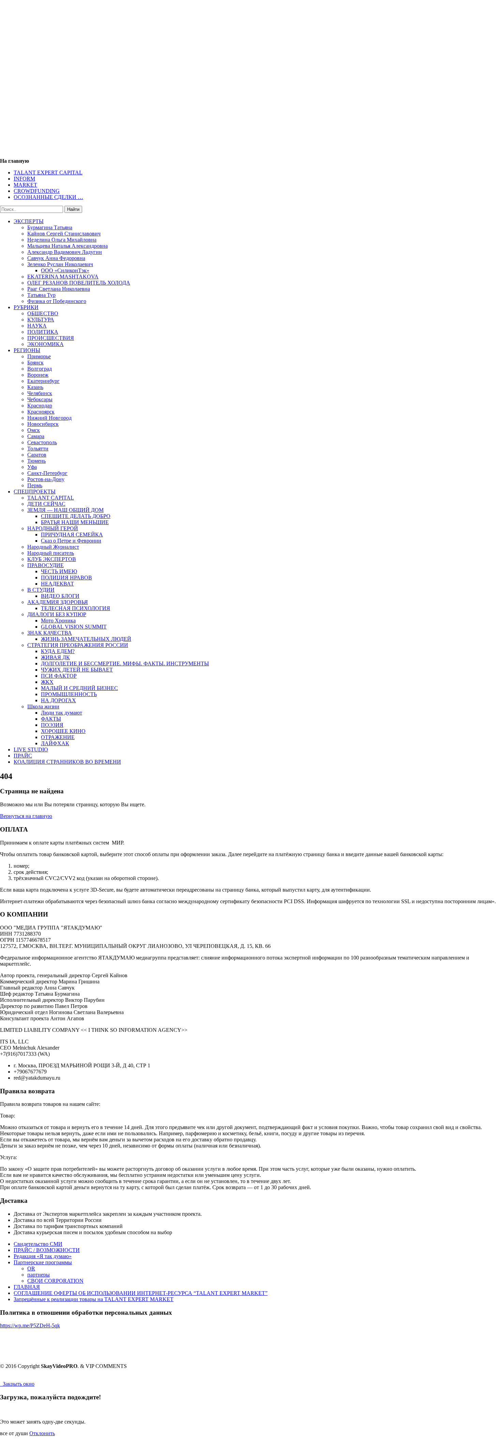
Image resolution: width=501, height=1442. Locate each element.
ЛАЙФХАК (55, 743)
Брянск (35, 362)
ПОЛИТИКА (42, 332)
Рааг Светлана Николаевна (58, 289)
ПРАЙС (23, 756)
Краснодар (39, 405)
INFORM (24, 179)
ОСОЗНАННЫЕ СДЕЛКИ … (48, 197)
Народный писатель (50, 553)
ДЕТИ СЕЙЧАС (46, 504)
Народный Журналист (53, 547)
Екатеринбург (43, 381)
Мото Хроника (58, 620)
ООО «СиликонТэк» (65, 270)
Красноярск (41, 412)
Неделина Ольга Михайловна (61, 240)
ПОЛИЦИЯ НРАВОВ (66, 577)
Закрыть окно (17, 1384)
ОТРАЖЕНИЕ (58, 737)
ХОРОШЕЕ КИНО (63, 731)
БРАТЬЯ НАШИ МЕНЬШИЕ (75, 522)
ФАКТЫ (51, 719)
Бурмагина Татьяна (49, 227)
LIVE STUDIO (31, 749)
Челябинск (39, 393)
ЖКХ (47, 682)
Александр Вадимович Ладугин (64, 252)
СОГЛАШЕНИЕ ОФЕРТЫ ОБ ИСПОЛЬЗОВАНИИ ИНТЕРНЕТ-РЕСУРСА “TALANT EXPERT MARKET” (141, 1293)
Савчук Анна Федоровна (56, 258)
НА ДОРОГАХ (58, 700)
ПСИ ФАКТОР (59, 676)
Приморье (39, 356)
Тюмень (36, 461)
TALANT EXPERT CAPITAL (48, 172)
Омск (33, 430)
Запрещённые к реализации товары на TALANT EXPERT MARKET (93, 1299)
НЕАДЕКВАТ (57, 584)
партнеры (38, 1275)
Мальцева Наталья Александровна (67, 246)
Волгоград (39, 369)
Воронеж (37, 375)
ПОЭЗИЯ (52, 725)
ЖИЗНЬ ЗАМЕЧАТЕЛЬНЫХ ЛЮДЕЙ (86, 639)
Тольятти (37, 448)
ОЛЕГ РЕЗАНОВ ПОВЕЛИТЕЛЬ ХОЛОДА (78, 283)
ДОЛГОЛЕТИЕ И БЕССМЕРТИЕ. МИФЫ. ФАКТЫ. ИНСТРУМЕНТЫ (125, 663)
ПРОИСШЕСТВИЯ (50, 338)
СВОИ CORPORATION (55, 1281)
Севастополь (42, 442)
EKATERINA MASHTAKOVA (62, 276)
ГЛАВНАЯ (27, 1287)
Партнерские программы (43, 1262)
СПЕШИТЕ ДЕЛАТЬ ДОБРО (75, 516)
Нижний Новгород (49, 418)
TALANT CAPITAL (50, 498)
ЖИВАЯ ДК (55, 657)
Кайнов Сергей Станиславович (64, 233)
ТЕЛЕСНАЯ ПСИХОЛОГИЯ (75, 608)
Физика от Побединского (56, 301)
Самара (35, 436)
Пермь (34, 485)
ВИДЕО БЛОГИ (60, 596)
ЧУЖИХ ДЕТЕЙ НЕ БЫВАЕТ (77, 670)
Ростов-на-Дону (45, 479)
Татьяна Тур (41, 295)
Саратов (36, 455)
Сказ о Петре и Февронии (71, 541)
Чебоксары (39, 399)
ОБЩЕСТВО (42, 313)
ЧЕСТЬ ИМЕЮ (59, 571)
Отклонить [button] (42, 1433)
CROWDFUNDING (37, 191)
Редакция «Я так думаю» (43, 1256)
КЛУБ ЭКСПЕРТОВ (51, 559)
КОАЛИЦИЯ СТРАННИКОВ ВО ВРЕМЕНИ (67, 762)
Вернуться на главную (26, 816)
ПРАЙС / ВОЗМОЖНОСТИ (47, 1250)
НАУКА (37, 326)
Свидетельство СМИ (38, 1244)
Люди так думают (61, 713)
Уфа (32, 467)
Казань (35, 387)
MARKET (25, 185)
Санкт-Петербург (47, 473)
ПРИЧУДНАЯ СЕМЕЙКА (72, 534)
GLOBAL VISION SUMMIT (74, 627)
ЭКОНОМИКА (45, 344)
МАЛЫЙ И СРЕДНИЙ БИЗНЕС (79, 688)
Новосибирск (43, 424)
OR (31, 1268)
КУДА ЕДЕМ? (58, 651)
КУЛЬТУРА (40, 319)
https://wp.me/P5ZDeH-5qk (30, 1325)
